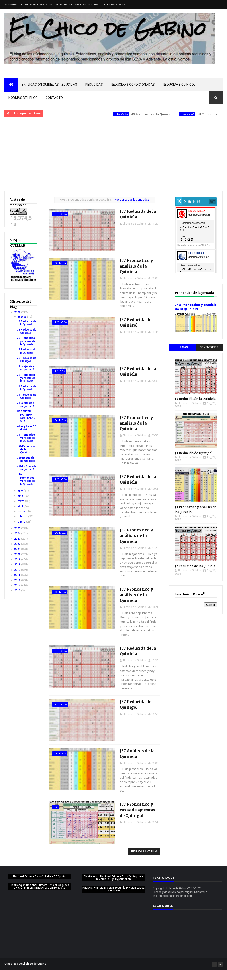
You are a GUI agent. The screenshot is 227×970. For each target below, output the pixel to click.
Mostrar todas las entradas (131, 199)
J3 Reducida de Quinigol (194, 114)
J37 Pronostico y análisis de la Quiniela (136, 535)
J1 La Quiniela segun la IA (25, 404)
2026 (17, 312)
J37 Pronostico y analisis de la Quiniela (136, 266)
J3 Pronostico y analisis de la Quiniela (26, 341)
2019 (17, 559)
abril (20, 506)
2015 (17, 580)
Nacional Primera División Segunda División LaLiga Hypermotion (113, 889)
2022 (17, 543)
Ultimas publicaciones (182, 348)
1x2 (55, 807)
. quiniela (59, 263)
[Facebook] (214, 964)
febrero (23, 516)
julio (20, 490)
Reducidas (94, 84)
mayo (21, 501)
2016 (17, 574)
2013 (17, 590)
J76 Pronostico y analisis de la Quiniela (26, 479)
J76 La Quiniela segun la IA (26, 468)
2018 (17, 564)
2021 (17, 549)
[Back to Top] (220, 964)
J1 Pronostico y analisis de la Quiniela (26, 438)
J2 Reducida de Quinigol (26, 359)
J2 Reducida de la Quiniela (26, 351)
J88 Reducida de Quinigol (26, 459)
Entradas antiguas (144, 851)
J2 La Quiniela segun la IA (25, 368)
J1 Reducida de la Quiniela (26, 388)
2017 (17, 569)
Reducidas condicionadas (133, 84)
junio (21, 495)
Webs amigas (13, 4)
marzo (22, 511)
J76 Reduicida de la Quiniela (26, 449)
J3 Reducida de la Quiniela (130, 114)
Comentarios (209, 347)
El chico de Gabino (34, 963)
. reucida (59, 371)
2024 (17, 533)
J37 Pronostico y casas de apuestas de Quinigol (137, 810)
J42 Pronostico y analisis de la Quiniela (195, 307)
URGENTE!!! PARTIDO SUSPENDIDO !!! (26, 416)
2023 (17, 538)
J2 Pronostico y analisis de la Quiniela (26, 378)
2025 (17, 528)
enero (22, 521)
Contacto (54, 98)
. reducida (99, 113)
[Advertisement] (113, 154)
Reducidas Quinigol (179, 84)
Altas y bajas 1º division (26, 428)
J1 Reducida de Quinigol (26, 396)
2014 (17, 585)
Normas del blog (23, 98)
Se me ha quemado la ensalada (77, 4)
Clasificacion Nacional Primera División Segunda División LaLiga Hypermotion (113, 878)
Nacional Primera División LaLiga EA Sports (39, 876)
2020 (17, 554)
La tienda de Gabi (113, 4)
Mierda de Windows (38, 4)
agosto (22, 316)
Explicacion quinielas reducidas (49, 84)
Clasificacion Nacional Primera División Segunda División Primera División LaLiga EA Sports (39, 886)
